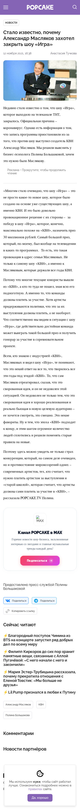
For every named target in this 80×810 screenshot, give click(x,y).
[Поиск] (74, 7)
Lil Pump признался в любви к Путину (42, 692)
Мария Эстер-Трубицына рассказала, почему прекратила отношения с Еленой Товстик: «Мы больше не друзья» (39, 678)
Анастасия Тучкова (63, 53)
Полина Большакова (18, 715)
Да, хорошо (40, 798)
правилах (35, 789)
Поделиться (19, 600)
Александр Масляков (18, 704)
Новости (11, 22)
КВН (41, 704)
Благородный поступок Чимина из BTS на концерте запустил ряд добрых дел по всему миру (38, 639)
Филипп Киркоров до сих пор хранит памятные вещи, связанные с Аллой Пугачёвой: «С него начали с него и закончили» (38, 658)
